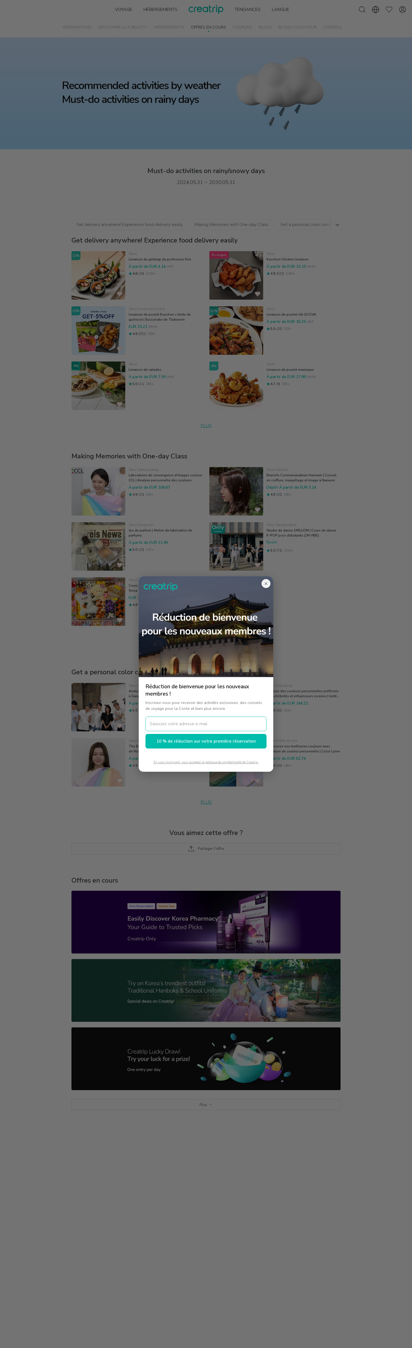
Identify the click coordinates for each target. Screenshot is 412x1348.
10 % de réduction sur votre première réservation (206, 741)
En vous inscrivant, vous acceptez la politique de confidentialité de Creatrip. (206, 762)
